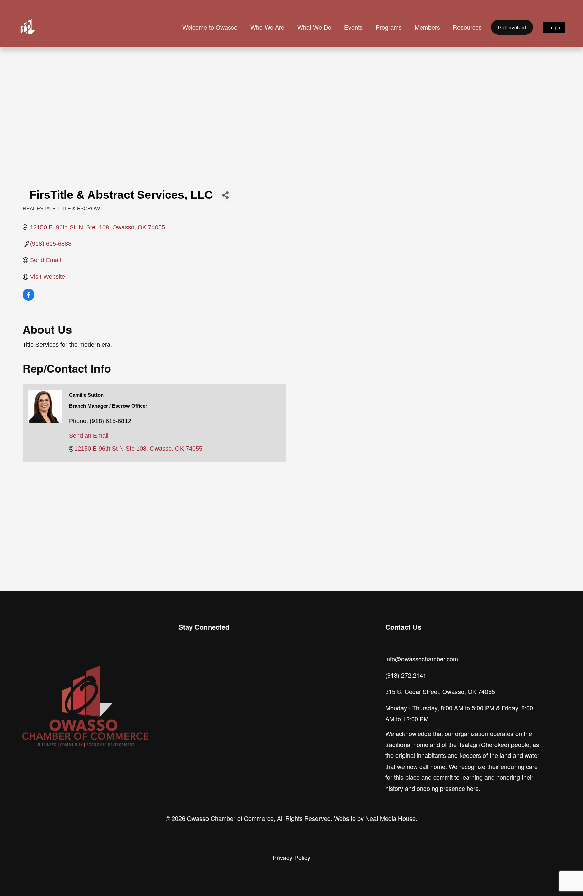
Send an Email (88, 435)
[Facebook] (200, 667)
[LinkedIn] (216, 667)
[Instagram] (184, 667)
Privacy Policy (291, 857)
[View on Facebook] (28, 298)
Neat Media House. (391, 818)
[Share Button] (225, 195)
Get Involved (512, 27)
